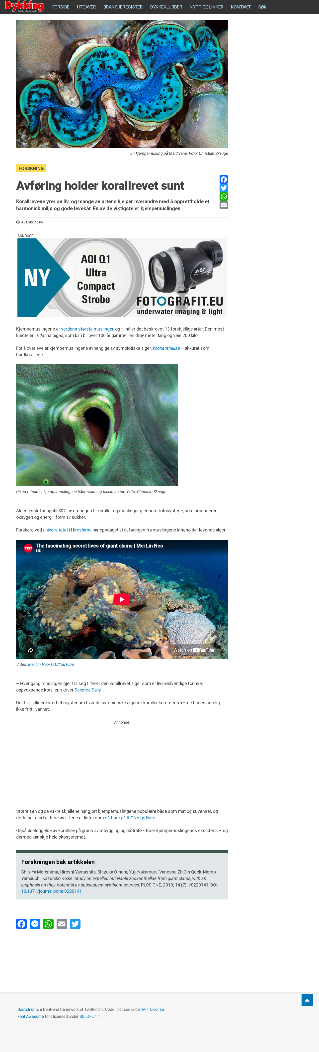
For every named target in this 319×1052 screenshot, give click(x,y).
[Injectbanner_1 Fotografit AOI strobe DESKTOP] (122, 277)
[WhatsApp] (224, 196)
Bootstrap (26, 1009)
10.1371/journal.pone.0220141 (51, 891)
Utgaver (86, 6)
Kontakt (241, 6)
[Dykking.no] (25, 6)
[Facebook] (224, 179)
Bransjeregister (123, 6)
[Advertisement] (122, 760)
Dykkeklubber (166, 6)
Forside (61, 6)
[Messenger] (35, 924)
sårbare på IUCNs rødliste (130, 817)
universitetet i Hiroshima (67, 529)
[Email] (224, 205)
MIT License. (153, 1009)
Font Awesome (30, 1016)
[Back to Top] (307, 1000)
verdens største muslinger (87, 329)
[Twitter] (224, 188)
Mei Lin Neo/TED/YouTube (51, 664)
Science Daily (88, 690)
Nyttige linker (207, 6)
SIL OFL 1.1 (90, 1016)
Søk (262, 6)
